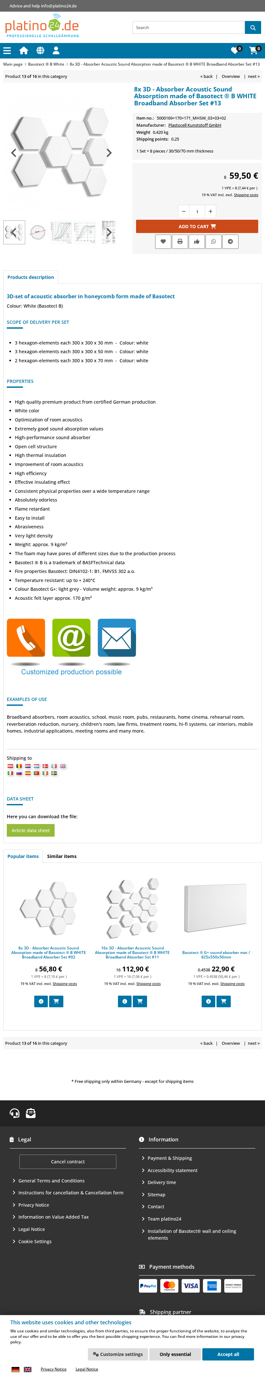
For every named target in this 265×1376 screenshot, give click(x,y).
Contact (156, 1206)
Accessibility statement (172, 1170)
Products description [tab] (30, 277)
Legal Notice (31, 1229)
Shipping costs (246, 194)
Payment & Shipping (170, 1158)
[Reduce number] (183, 211)
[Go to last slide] (14, 153)
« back (206, 76)
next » (254, 76)
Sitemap (156, 1194)
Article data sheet (31, 830)
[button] (57, 50)
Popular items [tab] (23, 856)
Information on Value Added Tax (53, 1217)
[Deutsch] (15, 1369)
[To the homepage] (24, 50)
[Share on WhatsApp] (214, 241)
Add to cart (197, 226)
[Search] (253, 27)
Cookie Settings (35, 1241)
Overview (231, 76)
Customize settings (121, 1354)
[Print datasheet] (180, 241)
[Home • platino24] (42, 25)
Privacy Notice (33, 1205)
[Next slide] (108, 153)
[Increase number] (210, 211)
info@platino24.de (59, 6)
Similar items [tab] (62, 856)
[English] (27, 1369)
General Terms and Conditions (51, 1181)
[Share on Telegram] (230, 241)
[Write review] (197, 241)
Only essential (175, 1354)
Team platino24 (164, 1219)
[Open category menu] (8, 50)
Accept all (228, 1354)
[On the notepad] (163, 242)
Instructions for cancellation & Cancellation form (70, 1193)
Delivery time (162, 1182)
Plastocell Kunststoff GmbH (194, 125)
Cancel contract (68, 1162)
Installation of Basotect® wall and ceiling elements (192, 1234)
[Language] (41, 50)
